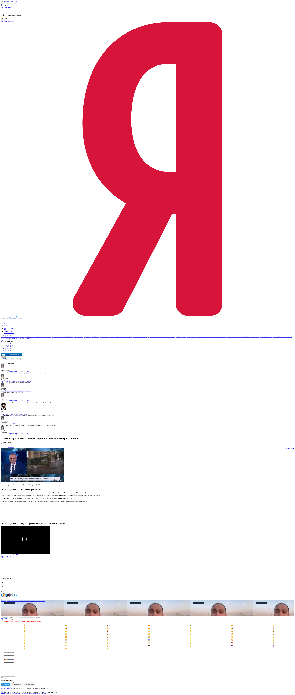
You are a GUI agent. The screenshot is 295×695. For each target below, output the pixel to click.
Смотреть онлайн (289, 448)
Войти (9, 7)
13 (7, 346)
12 (5, 346)
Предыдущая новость (7, 557)
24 (1, 350)
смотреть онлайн (14, 554)
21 (9, 348)
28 (9, 350)
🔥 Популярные (6, 684)
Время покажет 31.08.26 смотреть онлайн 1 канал (14, 414)
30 (12, 350)
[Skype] (17, 595)
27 (7, 350)
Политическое (36, 693)
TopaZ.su (3, 688)
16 (12, 346)
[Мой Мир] (14, 595)
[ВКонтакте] (1, 595)
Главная (3, 693)
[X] (8, 595)
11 (3, 346)
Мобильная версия (27, 693)
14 (9, 346)
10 (1, 346)
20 (7, 348)
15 (10, 346)
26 (5, 350)
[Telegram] (6, 595)
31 (1, 351)
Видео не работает (7, 556)
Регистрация (4, 7)
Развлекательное (17, 693)
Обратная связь (9, 693)
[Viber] (10, 595)
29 (10, 350)
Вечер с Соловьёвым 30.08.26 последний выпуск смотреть (16, 381)
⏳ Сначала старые (29, 684)
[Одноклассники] (4, 595)
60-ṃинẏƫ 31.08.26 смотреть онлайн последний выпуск (15, 371)
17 (1, 348)
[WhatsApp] (12, 595)
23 (12, 348)
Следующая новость (18, 557)
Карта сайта (43, 693)
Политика (11, 447)
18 (3, 348)
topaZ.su (3, 691)
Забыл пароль (11, 21)
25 (3, 350)
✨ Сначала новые (16, 684)
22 (10, 348)
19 (5, 348)
